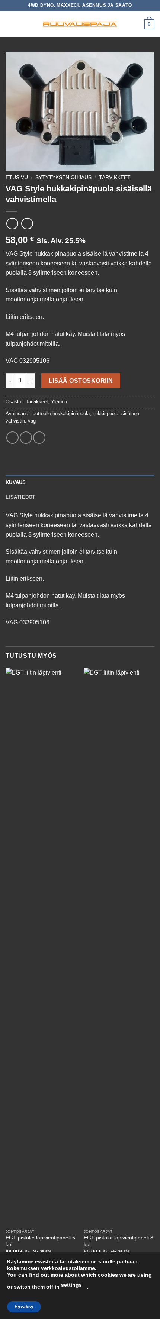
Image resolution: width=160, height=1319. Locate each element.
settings (71, 1285)
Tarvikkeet (115, 177)
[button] (10, 24)
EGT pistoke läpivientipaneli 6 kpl (40, 1241)
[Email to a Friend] (39, 437)
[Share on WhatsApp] (12, 437)
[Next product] (12, 223)
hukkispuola (105, 413)
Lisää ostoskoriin (81, 381)
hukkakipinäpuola (71, 413)
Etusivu (17, 177)
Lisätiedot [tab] (21, 497)
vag (32, 421)
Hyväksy (24, 1306)
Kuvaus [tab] (16, 482)
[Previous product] (27, 223)
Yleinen (59, 401)
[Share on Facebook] (26, 437)
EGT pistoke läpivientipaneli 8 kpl (118, 1241)
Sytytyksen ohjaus (63, 177)
